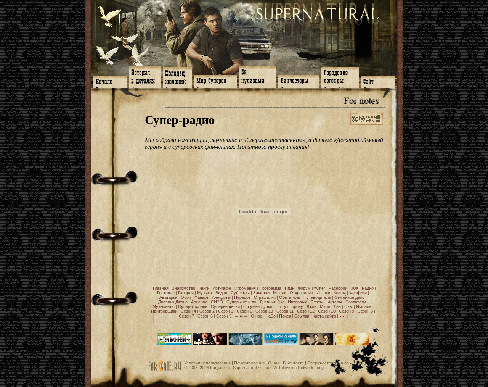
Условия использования (207, 363)
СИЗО (217, 302)
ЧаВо (271, 316)
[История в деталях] (145, 76)
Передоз (242, 297)
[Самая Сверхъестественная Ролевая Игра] (352, 344)
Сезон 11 (285, 311)
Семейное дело (349, 297)
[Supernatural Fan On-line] (245, 344)
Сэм (348, 306)
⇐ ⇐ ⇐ (241, 316)
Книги (204, 288)
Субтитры (240, 292)
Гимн (289, 288)
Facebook (338, 288)
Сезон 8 (365, 311)
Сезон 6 (205, 316)
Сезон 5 (223, 316)
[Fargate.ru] (165, 371)
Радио (368, 288)
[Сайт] (378, 81)
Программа (270, 288)
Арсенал (199, 302)
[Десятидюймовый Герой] (174, 344)
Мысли (279, 292)
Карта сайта (324, 316)
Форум (304, 288)
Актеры (335, 302)
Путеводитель (317, 297)
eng (320, 367)
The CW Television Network (287, 367)
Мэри (325, 306)
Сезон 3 (225, 311)
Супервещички (225, 306)
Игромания (245, 288)
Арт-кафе (222, 288)
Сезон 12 (306, 311)
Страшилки (265, 297)
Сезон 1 (244, 311)
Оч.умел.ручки (257, 306)
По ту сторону (289, 306)
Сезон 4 (188, 311)
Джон (311, 306)
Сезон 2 (207, 311)
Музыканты (163, 306)
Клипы (340, 292)
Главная (161, 288)
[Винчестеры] (298, 80)
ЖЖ (354, 288)
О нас (256, 316)
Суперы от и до (241, 302)
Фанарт (201, 297)
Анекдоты (221, 297)
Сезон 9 (346, 311)
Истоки (323, 292)
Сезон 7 (186, 316)
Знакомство (183, 288)
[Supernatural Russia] (210, 344)
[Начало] (110, 81)
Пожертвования (249, 363)
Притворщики (164, 311)
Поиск (285, 316)
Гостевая (166, 292)
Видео (221, 292)
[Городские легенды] (340, 76)
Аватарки (168, 297)
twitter (319, 288)
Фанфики (358, 292)
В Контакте (293, 363)
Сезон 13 (264, 311)
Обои (186, 297)
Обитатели (289, 297)
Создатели (355, 302)
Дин (337, 306)
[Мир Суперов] (215, 80)
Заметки (261, 292)
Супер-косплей (192, 306)
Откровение (301, 292)
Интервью (297, 302)
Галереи (186, 292)
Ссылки (301, 316)
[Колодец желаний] (177, 76)
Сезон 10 (327, 311)
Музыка (204, 292)
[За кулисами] (257, 76)
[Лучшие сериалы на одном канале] (281, 344)
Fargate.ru (220, 367)
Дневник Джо (272, 302)
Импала (363, 306)
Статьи (317, 302)
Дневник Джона (173, 302)
